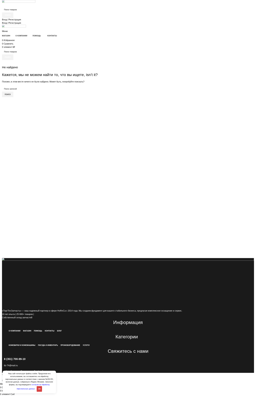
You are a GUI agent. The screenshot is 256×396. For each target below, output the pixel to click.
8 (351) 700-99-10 (14, 359)
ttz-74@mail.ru (11, 365)
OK (39, 389)
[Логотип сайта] (18, 3)
